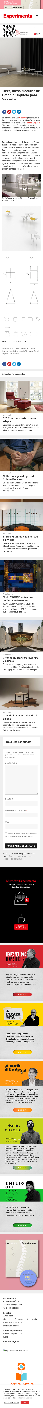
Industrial (24, 349)
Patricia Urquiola (33, 123)
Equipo (6, 1337)
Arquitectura (8, 594)
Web (7, 822)
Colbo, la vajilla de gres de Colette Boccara (19, 478)
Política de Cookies (24, 1398)
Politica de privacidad (12, 1322)
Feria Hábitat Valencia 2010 (18, 351)
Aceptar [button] (24, 1402)
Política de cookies (11, 1326)
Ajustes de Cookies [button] (11, 1403)
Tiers (10, 354)
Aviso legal (8, 1316)
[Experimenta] (17, 15)
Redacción (5, 349)
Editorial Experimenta (12, 1334)
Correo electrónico (16, 810)
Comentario (11, 763)
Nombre (9, 799)
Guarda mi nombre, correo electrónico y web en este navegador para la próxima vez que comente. (21, 836)
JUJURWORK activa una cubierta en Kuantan (18, 599)
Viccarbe (23, 118)
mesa (31, 351)
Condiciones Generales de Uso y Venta (20, 1319)
